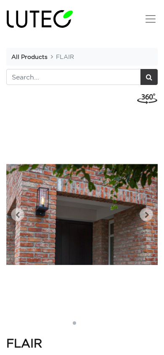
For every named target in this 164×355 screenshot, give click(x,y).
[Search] (149, 77)
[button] (17, 214)
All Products (29, 56)
